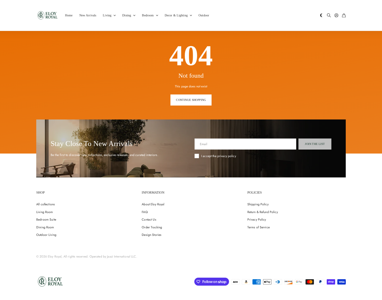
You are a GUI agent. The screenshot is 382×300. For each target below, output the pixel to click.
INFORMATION (153, 192)
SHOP (40, 192)
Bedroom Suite (46, 219)
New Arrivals (87, 15)
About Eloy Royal (153, 204)
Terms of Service (258, 227)
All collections (45, 204)
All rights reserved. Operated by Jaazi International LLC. (100, 256)
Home (69, 15)
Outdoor (204, 15)
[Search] (329, 15)
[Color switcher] (321, 15)
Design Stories (151, 235)
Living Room (44, 212)
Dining (126, 15)
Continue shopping (191, 100)
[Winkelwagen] (344, 15)
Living (107, 15)
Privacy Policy (256, 219)
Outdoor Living (46, 235)
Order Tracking (152, 227)
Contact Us (149, 219)
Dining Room (45, 227)
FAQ (144, 212)
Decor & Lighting (176, 15)
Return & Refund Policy (262, 212)
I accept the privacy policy (218, 156)
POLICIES (254, 192)
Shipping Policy (258, 204)
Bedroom (148, 15)
